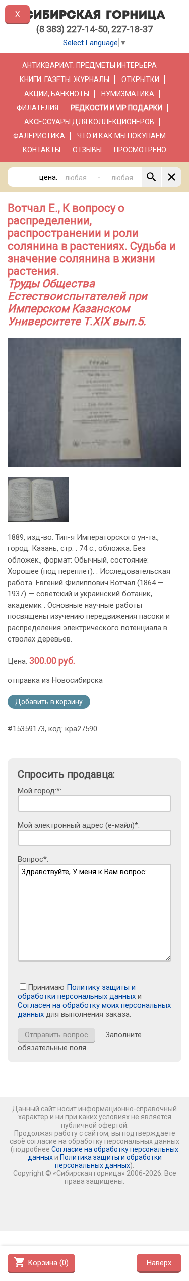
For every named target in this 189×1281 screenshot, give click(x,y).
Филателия (37, 108)
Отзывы (87, 150)
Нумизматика (127, 94)
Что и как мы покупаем (121, 136)
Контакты (41, 150)
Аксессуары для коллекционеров (89, 122)
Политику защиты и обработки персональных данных (77, 992)
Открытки (140, 79)
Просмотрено (140, 150)
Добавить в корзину (49, 702)
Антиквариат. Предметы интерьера (89, 65)
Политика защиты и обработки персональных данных (108, 1161)
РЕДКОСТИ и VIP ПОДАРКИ (116, 108)
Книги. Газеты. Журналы (64, 79)
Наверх (159, 1262)
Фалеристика (39, 136)
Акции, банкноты (56, 94)
